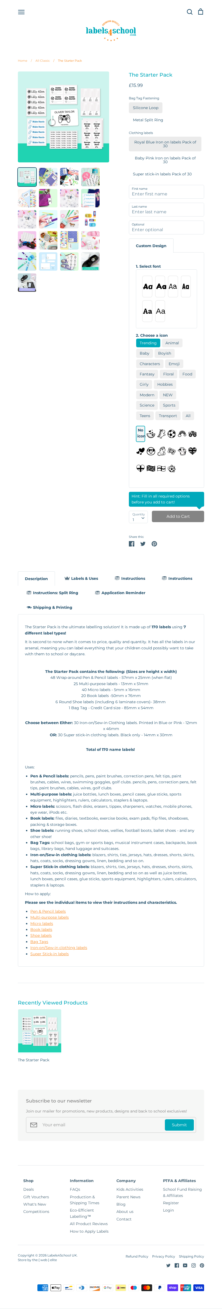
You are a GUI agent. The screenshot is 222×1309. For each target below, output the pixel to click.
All (188, 415)
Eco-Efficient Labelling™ (82, 1213)
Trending (148, 343)
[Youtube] (183, 1264)
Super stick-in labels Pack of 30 (162, 174)
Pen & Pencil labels (48, 911)
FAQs (75, 1189)
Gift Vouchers (36, 1197)
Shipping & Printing (52, 607)
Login (168, 1210)
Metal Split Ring (148, 119)
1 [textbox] (133, 519)
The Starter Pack (67, 61)
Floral (168, 374)
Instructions (133, 578)
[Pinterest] (200, 1264)
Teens (145, 415)
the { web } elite (44, 1260)
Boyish (164, 353)
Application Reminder (123, 592)
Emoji (174, 363)
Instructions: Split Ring (55, 592)
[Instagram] (191, 1264)
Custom (151, 245)
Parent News (128, 1197)
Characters (150, 363)
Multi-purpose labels (49, 917)
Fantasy (147, 374)
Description (36, 578)
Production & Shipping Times (84, 1200)
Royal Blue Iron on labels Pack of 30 (165, 144)
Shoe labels (41, 935)
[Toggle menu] (21, 11)
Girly (144, 384)
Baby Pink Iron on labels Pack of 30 (165, 160)
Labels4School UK (62, 1255)
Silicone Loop (145, 107)
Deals (28, 1189)
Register (171, 1202)
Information (82, 1180)
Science (147, 405)
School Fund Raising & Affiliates (182, 1192)
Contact (124, 1219)
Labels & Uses (84, 578)
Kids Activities (129, 1189)
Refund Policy (137, 1256)
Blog (121, 1204)
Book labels (41, 929)
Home (22, 61)
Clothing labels (141, 133)
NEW (168, 394)
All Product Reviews (89, 1223)
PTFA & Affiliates (179, 1180)
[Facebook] (175, 1264)
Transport (168, 415)
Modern (147, 394)
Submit (179, 1125)
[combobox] (138, 517)
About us (124, 1211)
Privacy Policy (163, 1256)
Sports (169, 405)
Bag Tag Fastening (144, 98)
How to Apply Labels (89, 1231)
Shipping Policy (191, 1256)
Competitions (36, 1211)
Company (126, 1180)
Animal (172, 343)
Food (187, 374)
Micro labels (41, 923)
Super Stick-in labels (49, 953)
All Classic (40, 61)
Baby (144, 353)
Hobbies (165, 384)
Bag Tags (39, 941)
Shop (28, 1180)
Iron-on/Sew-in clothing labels (58, 947)
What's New (34, 1204)
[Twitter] (166, 1264)
